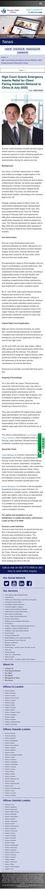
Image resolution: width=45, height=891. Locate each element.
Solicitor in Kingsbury (10, 714)
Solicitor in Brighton (10, 750)
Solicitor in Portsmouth (11, 830)
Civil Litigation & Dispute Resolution (14, 604)
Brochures (9, 680)
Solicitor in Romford (10, 838)
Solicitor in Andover (10, 733)
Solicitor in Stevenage (11, 847)
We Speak (9, 675)
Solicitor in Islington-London (12, 712)
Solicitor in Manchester (11, 809)
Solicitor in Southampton (11, 845)
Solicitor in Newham (10, 719)
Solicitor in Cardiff (10, 757)
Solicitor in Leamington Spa (12, 788)
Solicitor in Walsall (10, 859)
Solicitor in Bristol (9, 752)
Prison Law (8, 649)
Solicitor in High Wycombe (12, 783)
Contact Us (9, 668)
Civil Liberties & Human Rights (13, 602)
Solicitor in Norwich (10, 819)
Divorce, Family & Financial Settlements (16, 616)
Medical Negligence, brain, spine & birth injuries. (18, 638)
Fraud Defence (9, 623)
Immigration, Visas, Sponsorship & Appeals (17, 630)
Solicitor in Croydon (10, 700)
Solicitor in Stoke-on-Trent (12, 852)
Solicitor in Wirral (9, 864)
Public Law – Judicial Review (13, 654)
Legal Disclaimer (7, 882)
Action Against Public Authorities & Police (16, 595)
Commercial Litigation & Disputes (14, 607)
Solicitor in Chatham (10, 759)
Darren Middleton (8, 438)
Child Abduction (9, 597)
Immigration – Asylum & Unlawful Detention (17, 628)
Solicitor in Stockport (10, 850)
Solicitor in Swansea (10, 854)
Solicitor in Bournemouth (11, 745)
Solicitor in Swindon (10, 857)
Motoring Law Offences (11, 642)
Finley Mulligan (31, 435)
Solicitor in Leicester (10, 793)
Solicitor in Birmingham (11, 740)
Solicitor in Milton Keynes (12, 811)
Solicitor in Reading (10, 835)
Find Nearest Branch (13, 671)
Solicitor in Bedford (10, 738)
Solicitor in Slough (10, 842)
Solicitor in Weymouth (11, 861)
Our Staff (8, 673)
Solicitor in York (9, 869)
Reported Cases (32, 49)
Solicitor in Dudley (10, 774)
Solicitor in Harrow (10, 710)
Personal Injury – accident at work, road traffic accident (20, 647)
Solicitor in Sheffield (10, 840)
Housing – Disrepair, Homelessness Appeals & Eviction (20, 626)
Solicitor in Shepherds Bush (12, 721)
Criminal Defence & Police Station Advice (16, 611)
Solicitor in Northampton (11, 816)
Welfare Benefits (9, 657)
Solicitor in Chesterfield (11, 764)
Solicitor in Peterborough (12, 826)
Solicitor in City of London (12, 698)
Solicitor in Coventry (10, 766)
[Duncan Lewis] (6, 583)
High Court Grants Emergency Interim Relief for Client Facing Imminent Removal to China (21, 61)
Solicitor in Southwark (11, 724)
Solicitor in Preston (10, 833)
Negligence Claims (10, 645)
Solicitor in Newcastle (11, 814)
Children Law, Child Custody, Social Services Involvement (20, 599)
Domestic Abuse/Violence (12, 618)
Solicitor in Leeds (9, 790)
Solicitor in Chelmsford (11, 762)
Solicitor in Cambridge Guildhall (13, 755)
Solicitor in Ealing (9, 702)
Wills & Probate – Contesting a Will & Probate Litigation (20, 659)
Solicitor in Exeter (10, 781)
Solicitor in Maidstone (11, 807)
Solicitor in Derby (9, 771)
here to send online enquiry (22, 571)
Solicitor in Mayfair (10, 717)
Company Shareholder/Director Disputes (16, 609)
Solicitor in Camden (10, 695)
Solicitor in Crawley (10, 769)
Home (3, 57)
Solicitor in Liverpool (10, 795)
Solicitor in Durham (10, 776)
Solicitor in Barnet (10, 690)
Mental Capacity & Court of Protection (15, 640)
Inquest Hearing (9, 633)
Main (21, 70)
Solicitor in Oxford (10, 823)
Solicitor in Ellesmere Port (12, 778)
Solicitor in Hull (9, 786)
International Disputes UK (12, 635)
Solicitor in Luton (9, 804)
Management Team (12, 678)
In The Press (18, 49)
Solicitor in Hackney (10, 707)
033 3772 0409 (36, 12)
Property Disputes (10, 652)
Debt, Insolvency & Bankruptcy (13, 614)
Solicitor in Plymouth (10, 828)
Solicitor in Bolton (10, 743)
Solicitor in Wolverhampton (12, 866)
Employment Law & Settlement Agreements (17, 621)
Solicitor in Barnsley (10, 735)
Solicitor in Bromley (10, 693)
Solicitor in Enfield (10, 705)
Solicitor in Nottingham (11, 821)
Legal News (21, 52)
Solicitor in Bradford (10, 747)
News (7, 49)
